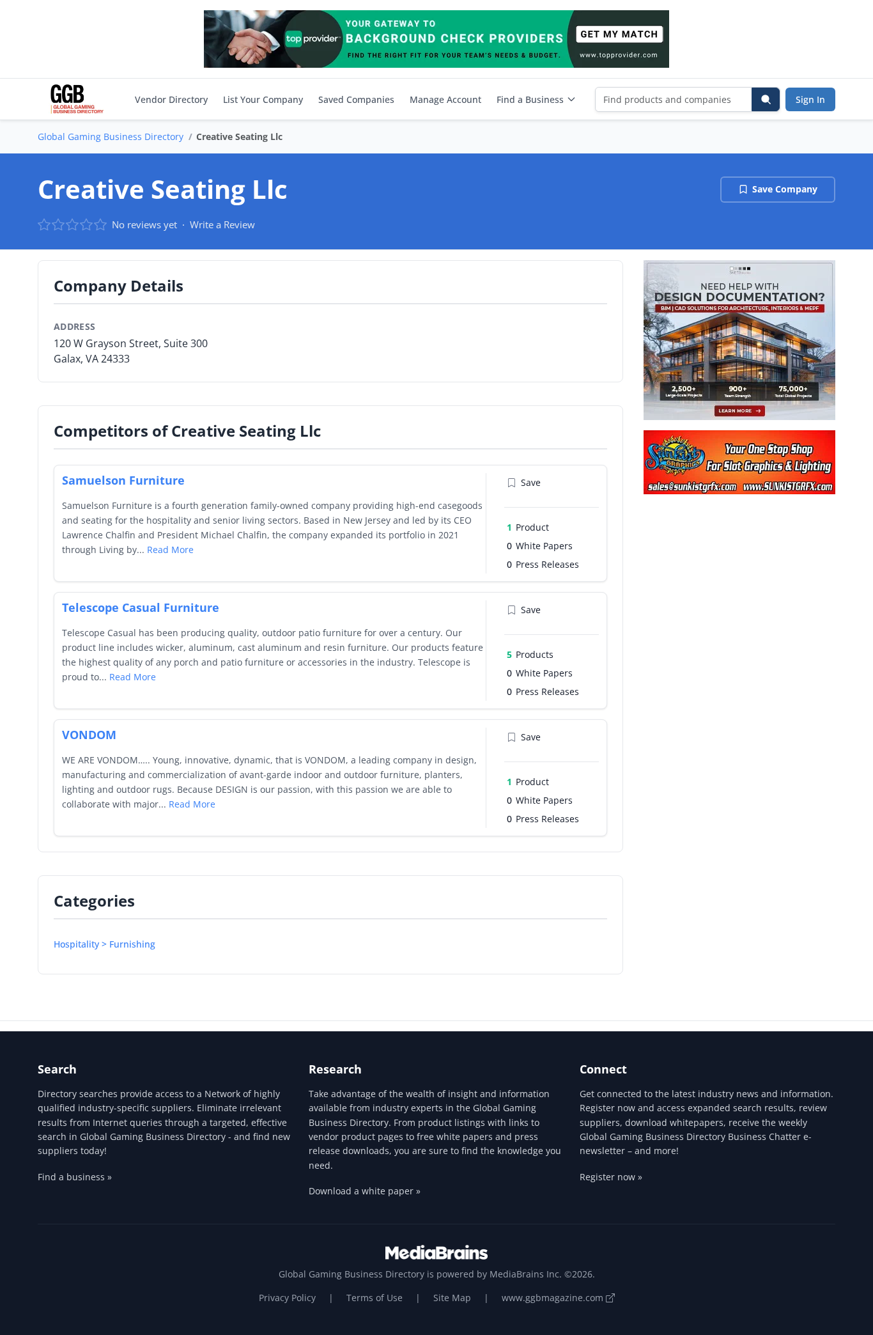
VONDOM (89, 734)
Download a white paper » (365, 1191)
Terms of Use (374, 1298)
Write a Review (222, 224)
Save (531, 482)
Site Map (452, 1298)
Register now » (611, 1177)
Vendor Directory (171, 99)
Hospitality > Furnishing (104, 944)
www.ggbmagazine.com (554, 1298)
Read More (170, 549)
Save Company (784, 189)
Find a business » (75, 1177)
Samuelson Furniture (123, 480)
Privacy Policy (287, 1298)
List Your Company (263, 99)
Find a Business (530, 99)
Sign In (810, 99)
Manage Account (445, 99)
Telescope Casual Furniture (140, 607)
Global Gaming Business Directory (110, 136)
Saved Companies (356, 99)
